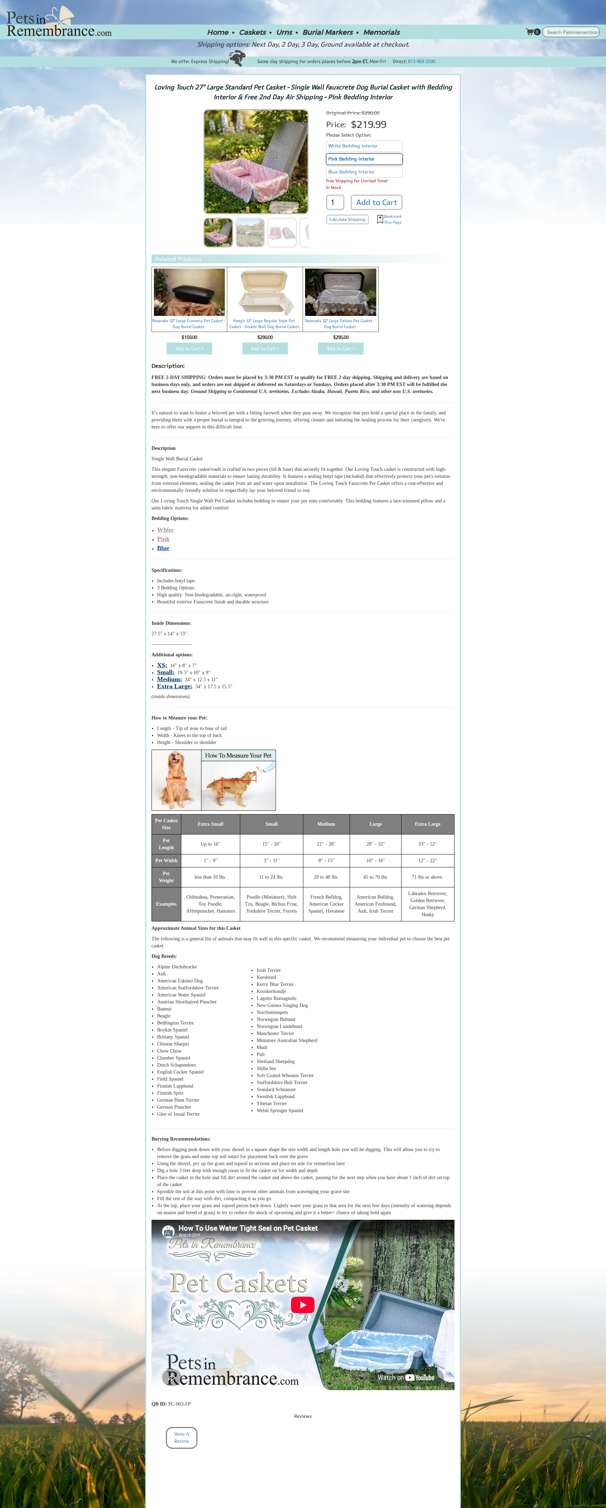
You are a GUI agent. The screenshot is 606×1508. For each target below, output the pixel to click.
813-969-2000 (421, 62)
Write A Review (181, 1438)
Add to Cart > (189, 349)
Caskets (252, 32)
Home (217, 32)
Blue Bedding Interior (351, 172)
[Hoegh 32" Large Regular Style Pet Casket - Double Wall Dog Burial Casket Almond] (265, 292)
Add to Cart (376, 202)
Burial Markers (327, 32)
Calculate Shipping (347, 219)
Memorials (381, 32)
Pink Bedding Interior (351, 159)
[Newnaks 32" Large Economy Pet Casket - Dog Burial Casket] (189, 292)
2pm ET (360, 62)
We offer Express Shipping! (200, 62)
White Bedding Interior (353, 146)
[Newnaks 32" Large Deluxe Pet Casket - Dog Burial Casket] (340, 292)
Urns (284, 32)
